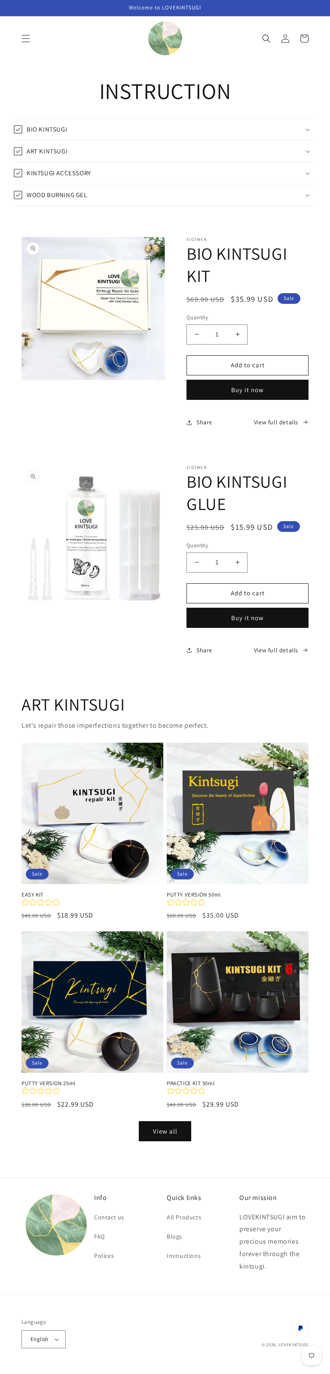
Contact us (109, 1217)
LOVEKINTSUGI (293, 1344)
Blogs (174, 1236)
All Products (184, 1217)
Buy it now (247, 390)
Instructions (184, 1256)
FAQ (99, 1236)
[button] (25, 38)
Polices (104, 1256)
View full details (276, 422)
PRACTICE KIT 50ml (190, 1083)
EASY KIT (32, 894)
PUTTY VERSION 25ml (48, 1083)
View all (165, 1131)
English (40, 1339)
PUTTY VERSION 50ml (194, 894)
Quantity (197, 317)
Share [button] (204, 422)
